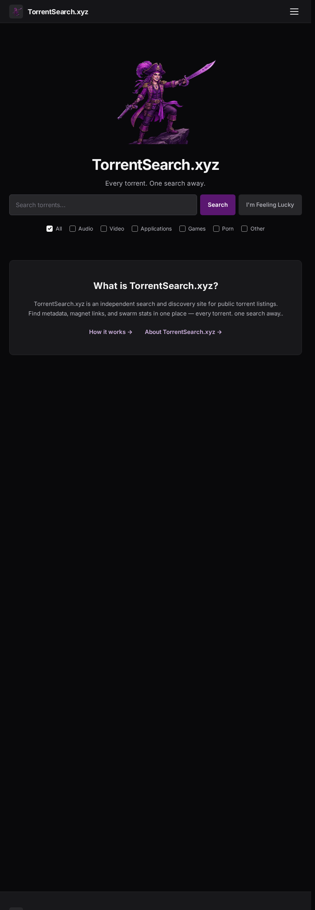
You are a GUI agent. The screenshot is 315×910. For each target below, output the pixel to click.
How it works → (111, 331)
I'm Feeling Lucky (270, 204)
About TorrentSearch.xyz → (183, 331)
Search (218, 204)
